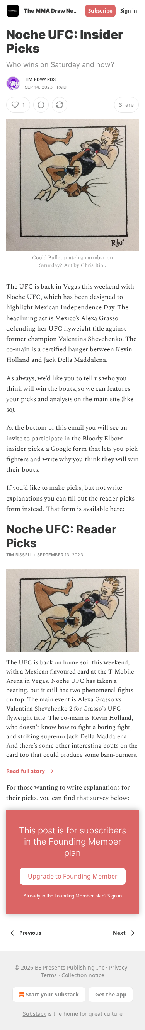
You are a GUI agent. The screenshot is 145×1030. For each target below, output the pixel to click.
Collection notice (82, 975)
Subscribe (100, 10)
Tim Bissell (19, 555)
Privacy (118, 967)
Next (119, 932)
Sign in (128, 10)
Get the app (110, 994)
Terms (49, 975)
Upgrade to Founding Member (73, 876)
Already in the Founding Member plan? (73, 895)
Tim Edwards (40, 79)
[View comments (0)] (41, 105)
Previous (30, 932)
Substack (34, 1013)
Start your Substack (52, 994)
